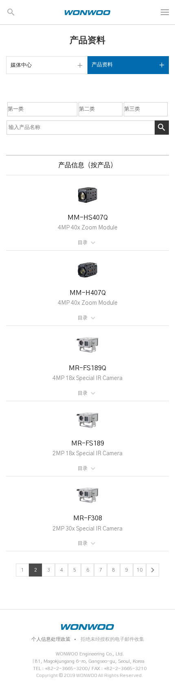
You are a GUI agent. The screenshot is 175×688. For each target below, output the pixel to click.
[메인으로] (87, 12)
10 (139, 570)
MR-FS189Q (87, 368)
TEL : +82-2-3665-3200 (60, 668)
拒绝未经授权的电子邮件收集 (112, 639)
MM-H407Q (88, 293)
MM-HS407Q (88, 217)
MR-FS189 (87, 443)
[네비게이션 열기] (165, 12)
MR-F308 (87, 518)
